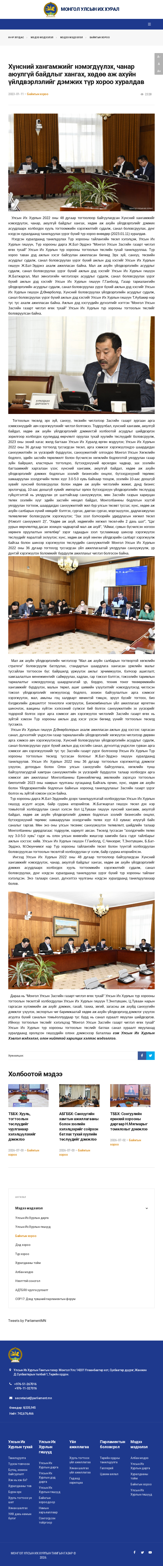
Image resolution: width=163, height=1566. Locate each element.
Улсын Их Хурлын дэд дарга (47, 1477)
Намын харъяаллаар (48, 1510)
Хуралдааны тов (19, 1486)
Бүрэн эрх (14, 1492)
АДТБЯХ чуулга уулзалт (31, 1290)
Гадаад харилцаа (76, 1480)
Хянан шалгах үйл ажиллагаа (79, 1470)
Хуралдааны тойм (28, 1263)
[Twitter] (142, 1552)
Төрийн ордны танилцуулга (110, 1460)
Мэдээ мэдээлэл (42, 37)
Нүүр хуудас (16, 37)
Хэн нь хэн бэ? (17, 1480)
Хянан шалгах (18, 1508)
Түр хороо (22, 1254)
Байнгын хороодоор (47, 1500)
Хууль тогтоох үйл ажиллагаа (79, 1460)
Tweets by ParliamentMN (27, 1321)
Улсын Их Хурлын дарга (32, 1218)
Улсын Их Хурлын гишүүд (33, 1226)
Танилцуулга (17, 1458)
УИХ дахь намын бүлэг (19, 1516)
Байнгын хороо (100, 37)
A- (158, 56)
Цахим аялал (109, 1474)
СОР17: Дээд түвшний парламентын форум (45, 1299)
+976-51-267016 (25, 1384)
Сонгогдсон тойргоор (47, 1520)
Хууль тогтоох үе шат (20, 1500)
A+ (159, 71)
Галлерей (106, 1468)
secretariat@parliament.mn (33, 1398)
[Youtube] (150, 1552)
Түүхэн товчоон (19, 1464)
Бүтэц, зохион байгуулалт (17, 1472)
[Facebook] (134, 1552)
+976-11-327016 (26, 1388)
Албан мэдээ (24, 1272)
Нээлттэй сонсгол (27, 1281)
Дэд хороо (22, 1245)
